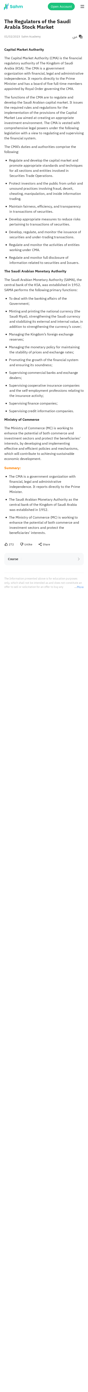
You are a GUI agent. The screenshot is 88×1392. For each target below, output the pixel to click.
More (80, 587)
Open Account (61, 6)
